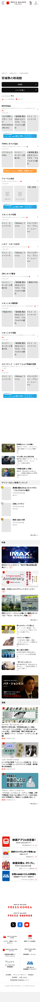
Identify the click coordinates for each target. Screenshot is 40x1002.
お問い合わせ (23, 977)
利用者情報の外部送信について (19, 980)
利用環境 (14, 977)
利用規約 (30, 975)
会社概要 (8, 975)
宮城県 (20, 84)
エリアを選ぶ (20, 90)
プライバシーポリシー (19, 975)
